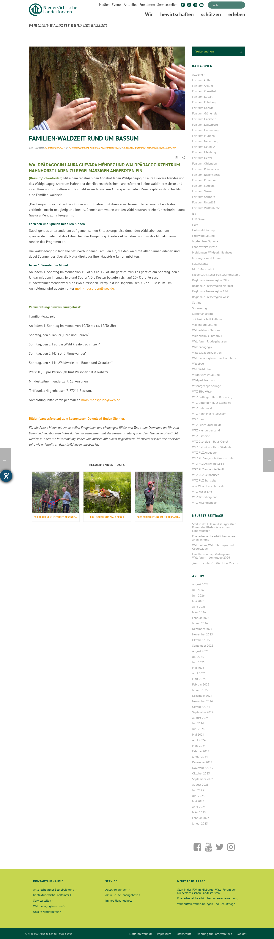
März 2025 (199, 678)
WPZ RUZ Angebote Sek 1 (208, 463)
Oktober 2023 (201, 773)
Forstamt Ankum (202, 85)
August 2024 (200, 717)
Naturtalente (200, 263)
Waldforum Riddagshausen (209, 341)
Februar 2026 (200, 617)
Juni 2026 (198, 595)
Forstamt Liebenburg (205, 130)
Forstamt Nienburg (79, 147)
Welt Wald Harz (201, 369)
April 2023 (199, 806)
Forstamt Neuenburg (205, 141)
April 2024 (199, 740)
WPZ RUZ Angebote (204, 452)
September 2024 (202, 712)
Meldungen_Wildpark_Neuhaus (212, 252)
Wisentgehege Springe (206, 386)
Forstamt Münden (203, 135)
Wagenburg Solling (204, 324)
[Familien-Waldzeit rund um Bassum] (107, 88)
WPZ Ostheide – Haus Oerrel (210, 441)
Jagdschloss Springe (205, 241)
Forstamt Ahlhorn (203, 80)
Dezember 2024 (202, 695)
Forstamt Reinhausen (205, 169)
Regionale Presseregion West (105, 147)
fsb (194, 213)
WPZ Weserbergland (205, 497)
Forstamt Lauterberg (205, 124)
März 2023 (199, 812)
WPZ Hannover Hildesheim (209, 413)
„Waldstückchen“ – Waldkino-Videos (215, 563)
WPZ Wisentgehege (204, 502)
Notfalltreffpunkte (140, 933)
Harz (195, 224)
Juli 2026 (198, 590)
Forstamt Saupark (203, 185)
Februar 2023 (200, 818)
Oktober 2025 (201, 640)
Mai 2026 (198, 601)
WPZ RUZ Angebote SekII (208, 469)
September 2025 (202, 645)
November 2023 (202, 767)
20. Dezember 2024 (54, 147)
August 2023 (200, 784)
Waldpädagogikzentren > (49, 906)
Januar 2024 (200, 756)
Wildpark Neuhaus (204, 380)
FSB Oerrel (199, 219)
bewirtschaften (177, 14)
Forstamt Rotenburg (205, 180)
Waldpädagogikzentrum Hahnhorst (139, 147)
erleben (236, 14)
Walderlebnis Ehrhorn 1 (207, 335)
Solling (196, 302)
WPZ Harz (198, 419)
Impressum (164, 933)
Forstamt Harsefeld (204, 119)
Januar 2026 (200, 623)
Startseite (196, 33)
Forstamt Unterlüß (203, 202)
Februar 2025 (200, 684)
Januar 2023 (200, 823)
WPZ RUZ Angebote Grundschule (213, 458)
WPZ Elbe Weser (202, 391)
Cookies (242, 933)
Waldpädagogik (202, 347)
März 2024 (199, 745)
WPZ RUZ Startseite (204, 480)
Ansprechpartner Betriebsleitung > (54, 889)
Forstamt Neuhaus (203, 146)
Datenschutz (183, 933)
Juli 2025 (198, 656)
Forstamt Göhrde (202, 107)
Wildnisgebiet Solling (206, 374)
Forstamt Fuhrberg (204, 102)
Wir (149, 14)
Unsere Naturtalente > (47, 912)
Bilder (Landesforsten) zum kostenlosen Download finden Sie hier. (77, 418)
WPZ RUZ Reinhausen (205, 474)
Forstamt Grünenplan (205, 113)
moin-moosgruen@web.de (94, 288)
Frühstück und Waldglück (107, 517)
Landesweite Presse (204, 246)
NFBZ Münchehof (203, 269)
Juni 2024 (198, 729)
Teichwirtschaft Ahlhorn (207, 319)
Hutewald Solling (203, 230)
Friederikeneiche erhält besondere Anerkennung (56, 517)
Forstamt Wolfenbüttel (206, 208)
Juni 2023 (198, 795)
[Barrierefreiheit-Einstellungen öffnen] (6, 476)
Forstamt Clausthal (204, 91)
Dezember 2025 (202, 628)
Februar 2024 (200, 751)
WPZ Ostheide (201, 436)
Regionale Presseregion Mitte (210, 280)
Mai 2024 (198, 734)
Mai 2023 (198, 801)
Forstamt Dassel (202, 96)
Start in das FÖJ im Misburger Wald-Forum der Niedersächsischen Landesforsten (214, 527)
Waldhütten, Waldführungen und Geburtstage (213, 546)
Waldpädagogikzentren (207, 352)
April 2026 (199, 606)
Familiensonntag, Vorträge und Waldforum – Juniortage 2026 (211, 555)
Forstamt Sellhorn (203, 196)
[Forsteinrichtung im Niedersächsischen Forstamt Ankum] (158, 492)
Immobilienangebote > (119, 900)
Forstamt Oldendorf (204, 163)
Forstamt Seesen (202, 191)
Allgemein (198, 74)
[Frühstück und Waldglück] (107, 492)
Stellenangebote (202, 313)
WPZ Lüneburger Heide (206, 424)
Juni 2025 (198, 662)
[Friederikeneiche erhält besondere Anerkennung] (55, 492)
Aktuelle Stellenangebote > (122, 895)
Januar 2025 (200, 690)
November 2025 (202, 634)
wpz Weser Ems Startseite (208, 486)
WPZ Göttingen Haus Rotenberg (212, 397)
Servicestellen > (43, 900)
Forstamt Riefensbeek (206, 174)
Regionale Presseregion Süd (210, 291)
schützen (211, 14)
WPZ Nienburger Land (206, 430)
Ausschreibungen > (117, 889)
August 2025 (200, 651)
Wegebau (198, 363)
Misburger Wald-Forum (206, 258)
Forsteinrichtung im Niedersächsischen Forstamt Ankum (159, 517)
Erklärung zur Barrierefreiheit (214, 933)
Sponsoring (199, 308)
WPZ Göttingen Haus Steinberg (212, 402)
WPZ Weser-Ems (202, 491)
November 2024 (202, 701)
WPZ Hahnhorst (167, 147)
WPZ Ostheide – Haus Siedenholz (213, 447)
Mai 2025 (198, 667)
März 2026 (199, 612)
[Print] (176, 157)
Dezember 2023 (202, 762)
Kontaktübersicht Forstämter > (52, 895)
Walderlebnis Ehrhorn (206, 330)
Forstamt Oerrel (202, 158)
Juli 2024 (198, 723)
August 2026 (200, 584)
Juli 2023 (198, 790)
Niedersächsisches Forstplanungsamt (216, 274)
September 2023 (202, 779)
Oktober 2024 (201, 706)
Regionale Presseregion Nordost (212, 285)
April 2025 (199, 673)
